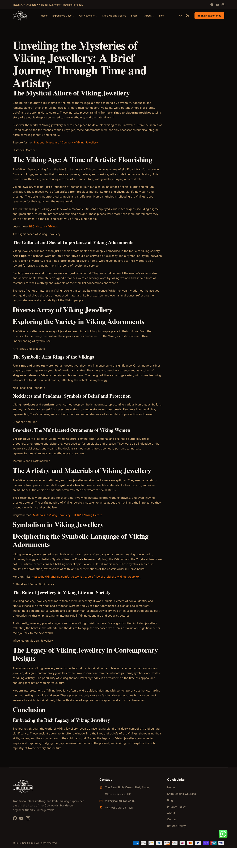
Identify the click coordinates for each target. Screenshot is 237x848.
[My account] (187, 15)
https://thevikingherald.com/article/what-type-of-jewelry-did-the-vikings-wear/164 (86, 576)
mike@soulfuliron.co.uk (120, 801)
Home (44, 15)
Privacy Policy (176, 806)
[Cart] (180, 16)
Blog (161, 15)
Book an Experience (209, 15)
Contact (172, 819)
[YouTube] (21, 818)
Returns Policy (176, 825)
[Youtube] (217, 4)
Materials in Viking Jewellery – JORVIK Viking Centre (67, 515)
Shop (134, 15)
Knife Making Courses (181, 793)
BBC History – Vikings (43, 226)
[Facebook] (211, 4)
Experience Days (62, 15)
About (148, 15)
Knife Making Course (114, 15)
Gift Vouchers (87, 15)
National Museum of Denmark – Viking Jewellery (66, 142)
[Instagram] (223, 4)
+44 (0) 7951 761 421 (119, 807)
